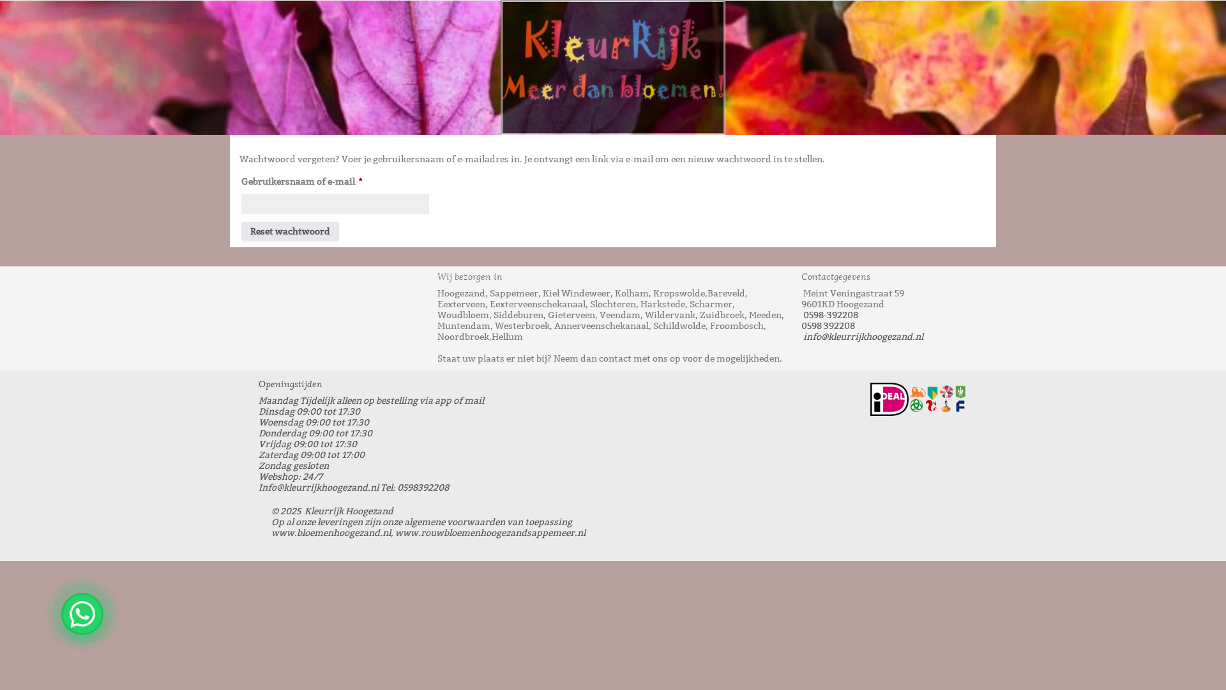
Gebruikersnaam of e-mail (317, 180)
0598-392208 (830, 315)
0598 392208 (828, 326)
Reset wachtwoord (290, 231)
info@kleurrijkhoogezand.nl (863, 337)
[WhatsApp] (82, 614)
